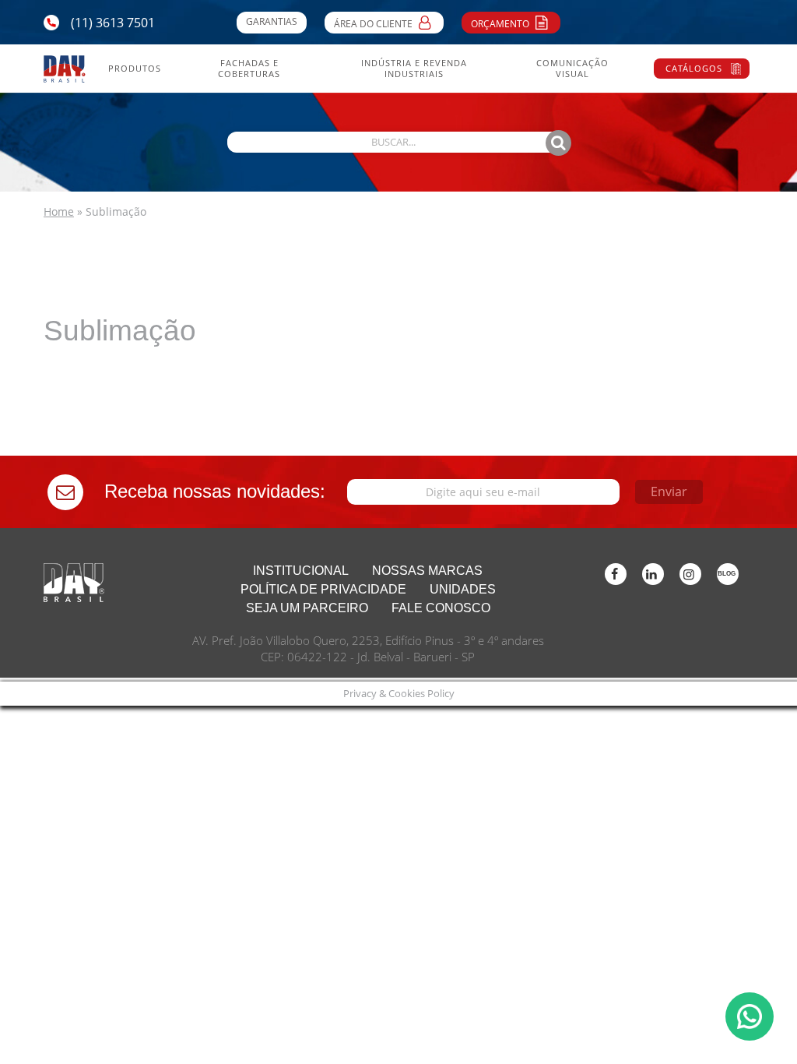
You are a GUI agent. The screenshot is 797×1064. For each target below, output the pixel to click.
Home (59, 211)
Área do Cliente (374, 23)
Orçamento (501, 23)
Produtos (134, 68)
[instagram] (690, 574)
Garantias (271, 21)
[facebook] (616, 574)
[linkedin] (653, 574)
